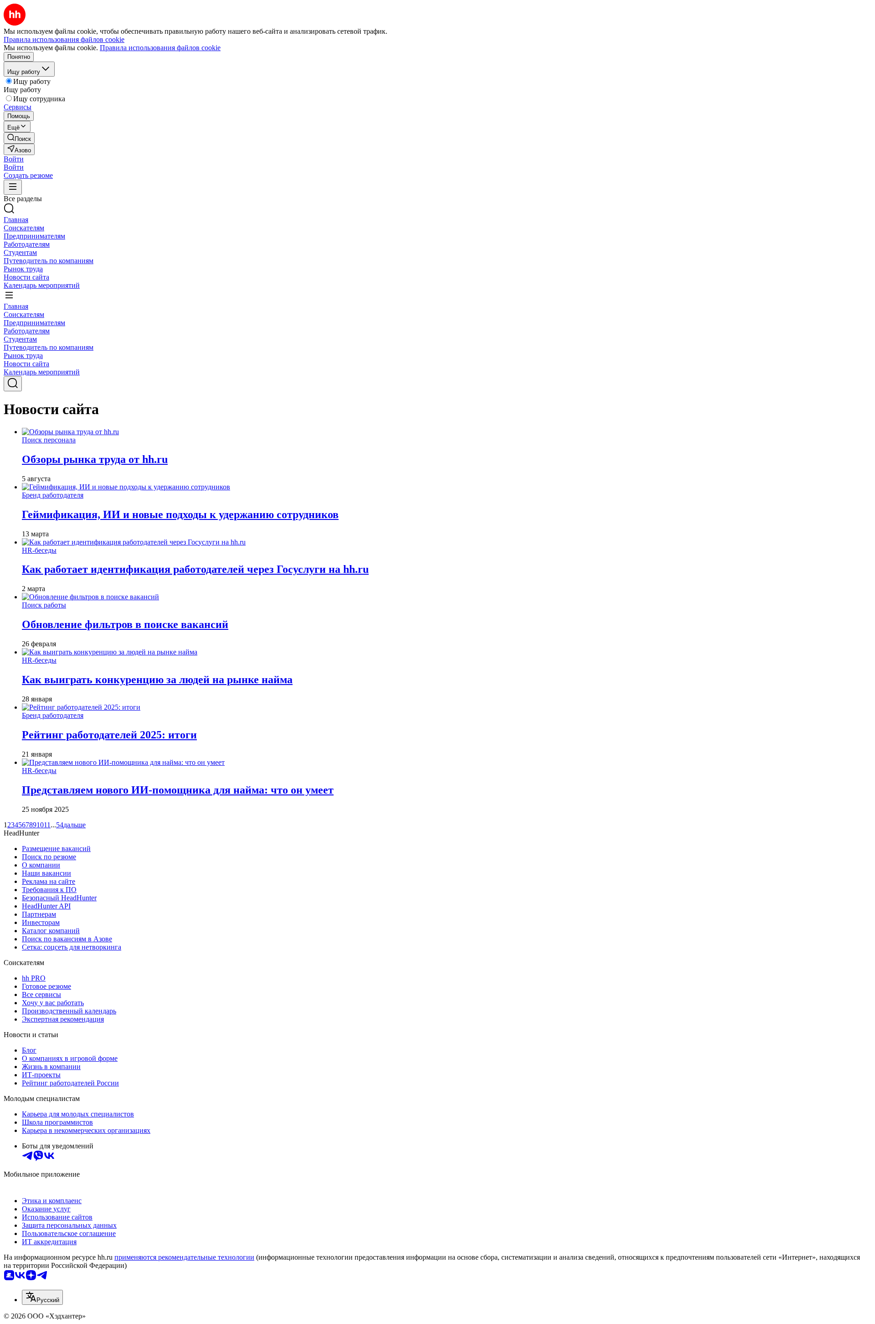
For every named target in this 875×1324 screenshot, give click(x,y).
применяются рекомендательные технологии (184, 1257)
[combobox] (42, 1297)
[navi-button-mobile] (13, 187)
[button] (14, 159)
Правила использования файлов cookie (160, 48)
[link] (19, 138)
